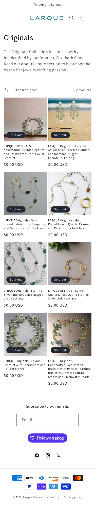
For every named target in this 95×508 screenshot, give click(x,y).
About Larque (33, 63)
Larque (27, 497)
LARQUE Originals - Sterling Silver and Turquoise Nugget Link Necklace (23, 294)
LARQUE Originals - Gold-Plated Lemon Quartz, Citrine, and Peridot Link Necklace (69, 224)
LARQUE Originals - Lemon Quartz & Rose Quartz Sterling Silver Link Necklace (68, 294)
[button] (10, 18)
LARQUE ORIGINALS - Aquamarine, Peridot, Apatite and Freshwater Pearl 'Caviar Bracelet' (24, 152)
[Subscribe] (72, 420)
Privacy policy (73, 497)
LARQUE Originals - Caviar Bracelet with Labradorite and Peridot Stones (25, 365)
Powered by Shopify (46, 497)
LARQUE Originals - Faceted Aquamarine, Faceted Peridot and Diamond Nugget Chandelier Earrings (68, 152)
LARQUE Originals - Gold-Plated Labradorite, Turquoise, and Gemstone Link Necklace (25, 224)
